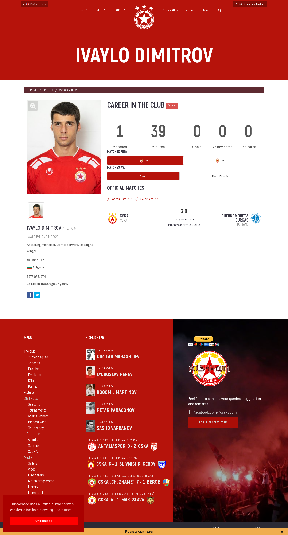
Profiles (48, 90)
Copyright (35, 451)
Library (33, 487)
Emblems (34, 375)
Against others (38, 416)
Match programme (41, 481)
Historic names (251, 4)
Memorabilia (36, 493)
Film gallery (36, 475)
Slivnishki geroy (137, 464)
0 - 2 (132, 446)
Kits (31, 380)
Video (32, 469)
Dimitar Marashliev (118, 357)
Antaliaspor (111, 446)
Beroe (153, 482)
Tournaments (37, 410)
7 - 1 (140, 482)
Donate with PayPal (140, 531)
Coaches (34, 363)
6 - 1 (113, 464)
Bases (32, 386)
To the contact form (213, 422)
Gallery (32, 463)
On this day (36, 428)
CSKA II (223, 160)
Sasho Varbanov (114, 428)
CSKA (146, 160)
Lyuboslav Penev (115, 374)
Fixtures (100, 10)
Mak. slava (132, 500)
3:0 (183, 211)
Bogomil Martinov (117, 392)
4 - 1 (115, 500)
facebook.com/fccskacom (215, 412)
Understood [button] (43, 520)
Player (143, 175)
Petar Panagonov (116, 410)
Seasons (34, 404)
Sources (34, 445)
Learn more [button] (63, 510)
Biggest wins (37, 422)
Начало (33, 90)
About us (34, 439)
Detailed (172, 105)
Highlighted (95, 337)
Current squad (38, 357)
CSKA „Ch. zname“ (116, 482)
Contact (205, 10)
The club (81, 10)
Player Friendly (220, 175)
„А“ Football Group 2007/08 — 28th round (132, 199)
